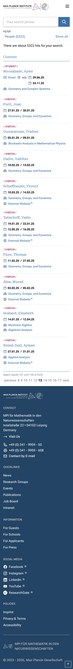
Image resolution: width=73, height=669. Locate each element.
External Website (19, 203)
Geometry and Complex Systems (29, 88)
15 (50, 380)
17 (59, 380)
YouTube (15, 586)
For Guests (11, 528)
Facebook (16, 567)
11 (30, 380)
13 (40, 380)
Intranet (8, 508)
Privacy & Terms (14, 618)
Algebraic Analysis (20, 329)
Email (12, 77)
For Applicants (13, 541)
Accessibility (12, 625)
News (7, 475)
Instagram (16, 573)
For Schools (11, 534)
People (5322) (15, 36)
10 (25, 380)
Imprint (8, 612)
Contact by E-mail (22, 456)
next (66, 380)
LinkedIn (15, 580)
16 (55, 380)
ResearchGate (19, 593)
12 (35, 380)
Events (8, 488)
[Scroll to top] (68, 664)
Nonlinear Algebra (20, 325)
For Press (10, 547)
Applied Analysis (19, 357)
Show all (62, 36)
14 (45, 380)
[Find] (64, 22)
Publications (12, 495)
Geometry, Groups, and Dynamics (29, 116)
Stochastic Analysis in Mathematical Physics (36, 143)
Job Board (10, 501)
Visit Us (14, 436)
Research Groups (15, 482)
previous (10, 380)
